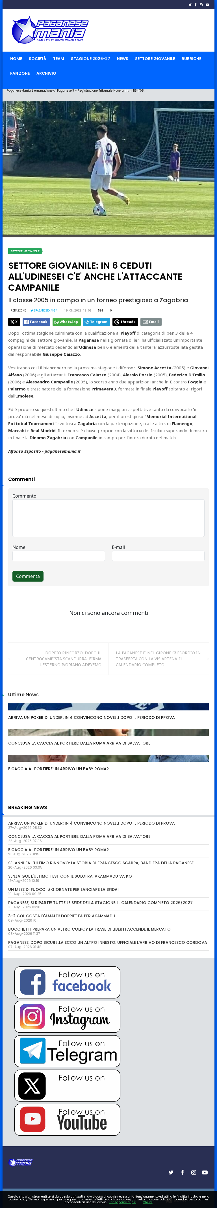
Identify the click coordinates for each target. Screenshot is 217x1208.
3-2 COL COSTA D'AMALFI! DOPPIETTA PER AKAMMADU (61, 916)
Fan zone (20, 73)
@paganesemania (45, 310)
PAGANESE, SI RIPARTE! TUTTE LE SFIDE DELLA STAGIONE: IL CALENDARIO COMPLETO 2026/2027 (100, 903)
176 (17, 763)
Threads (127, 321)
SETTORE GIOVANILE (25, 251)
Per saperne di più (122, 1202)
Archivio (46, 73)
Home (16, 58)
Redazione (18, 310)
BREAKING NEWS (27, 807)
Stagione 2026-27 (90, 58)
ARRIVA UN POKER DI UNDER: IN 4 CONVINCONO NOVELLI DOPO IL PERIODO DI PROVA (91, 717)
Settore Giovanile (155, 58)
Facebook (38, 321)
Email (154, 321)
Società (37, 58)
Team (58, 58)
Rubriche (191, 58)
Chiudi (148, 1202)
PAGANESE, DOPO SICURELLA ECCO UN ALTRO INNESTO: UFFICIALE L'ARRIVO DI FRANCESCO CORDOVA (107, 942)
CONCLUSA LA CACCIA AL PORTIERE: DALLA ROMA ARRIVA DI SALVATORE (79, 743)
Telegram (98, 321)
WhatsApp (69, 321)
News (122, 58)
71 (16, 712)
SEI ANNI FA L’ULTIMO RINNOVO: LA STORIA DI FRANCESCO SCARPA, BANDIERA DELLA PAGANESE (101, 863)
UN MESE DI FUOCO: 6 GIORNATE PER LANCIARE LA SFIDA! (63, 889)
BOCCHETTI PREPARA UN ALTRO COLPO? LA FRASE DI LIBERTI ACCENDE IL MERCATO (89, 929)
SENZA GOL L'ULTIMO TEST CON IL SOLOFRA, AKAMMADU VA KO (70, 876)
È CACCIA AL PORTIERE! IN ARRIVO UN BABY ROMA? (58, 769)
